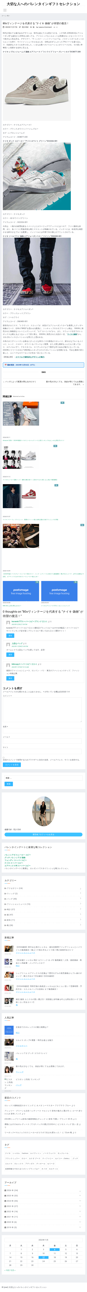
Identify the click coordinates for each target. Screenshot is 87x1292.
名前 (5, 727)
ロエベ (24, 1158)
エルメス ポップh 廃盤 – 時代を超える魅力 (34, 1040)
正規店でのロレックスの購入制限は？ (32, 1027)
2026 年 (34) (12, 1190)
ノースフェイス (49, 1153)
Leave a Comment (45, 27)
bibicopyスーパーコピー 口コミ (24, 664)
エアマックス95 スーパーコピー (18, 866)
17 (43, 1257)
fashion (25, 1153)
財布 (10, 920)
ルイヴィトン (35, 1153)
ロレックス (18, 1164)
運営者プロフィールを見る (43, 834)
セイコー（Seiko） (63, 1158)
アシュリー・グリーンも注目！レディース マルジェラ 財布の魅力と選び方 (37, 1111)
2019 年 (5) (11, 1227)
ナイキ (8, 1153)
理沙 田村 (25, 27)
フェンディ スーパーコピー (16, 860)
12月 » (12, 1270)
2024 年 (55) (12, 1201)
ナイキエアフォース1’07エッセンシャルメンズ (55, 606)
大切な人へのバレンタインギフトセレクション (43, 4)
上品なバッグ (17, 643)
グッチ (75, 1158)
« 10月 (7, 1270)
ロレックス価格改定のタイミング (19, 1105)
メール (6, 737)
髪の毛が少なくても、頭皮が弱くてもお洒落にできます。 (41, 1066)
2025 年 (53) (12, 1196)
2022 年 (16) (12, 1211)
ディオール (40, 1164)
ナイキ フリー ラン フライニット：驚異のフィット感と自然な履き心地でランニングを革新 (30, 519)
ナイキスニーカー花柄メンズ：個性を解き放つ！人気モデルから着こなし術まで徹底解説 (30, 480)
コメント (7, 696)
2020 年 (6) (11, 1222)
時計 (10, 909)
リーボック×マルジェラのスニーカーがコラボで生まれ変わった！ (33, 1132)
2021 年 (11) (12, 1217)
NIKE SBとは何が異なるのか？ (12, 606)
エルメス (8, 1164)
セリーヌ (51, 1164)
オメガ (44, 1169)
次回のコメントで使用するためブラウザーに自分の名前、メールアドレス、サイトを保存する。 (42, 760)
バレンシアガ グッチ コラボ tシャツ (31, 1053)
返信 (10, 636)
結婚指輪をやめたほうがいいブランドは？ (22, 1169)
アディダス (29, 1164)
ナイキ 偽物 (72, 334)
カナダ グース (34, 1158)
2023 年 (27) (12, 1206)
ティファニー (47, 1158)
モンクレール (63, 1153)
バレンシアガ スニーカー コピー (18, 855)
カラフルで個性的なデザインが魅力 (30, 357)
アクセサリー (14, 888)
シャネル (16, 1153)
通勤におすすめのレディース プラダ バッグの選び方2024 (29, 1124)
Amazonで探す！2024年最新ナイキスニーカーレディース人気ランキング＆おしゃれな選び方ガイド (33, 440)
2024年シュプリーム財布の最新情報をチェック (25, 1119)
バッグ (11, 899)
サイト (5, 747)
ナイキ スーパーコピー (14, 863)
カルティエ (53, 1169)
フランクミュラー (12, 1158)
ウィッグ (12, 894)
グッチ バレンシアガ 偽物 (15, 857)
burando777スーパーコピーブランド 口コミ (30, 621)
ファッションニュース (18, 904)
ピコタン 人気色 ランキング (28, 1079)
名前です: (8, 829)
